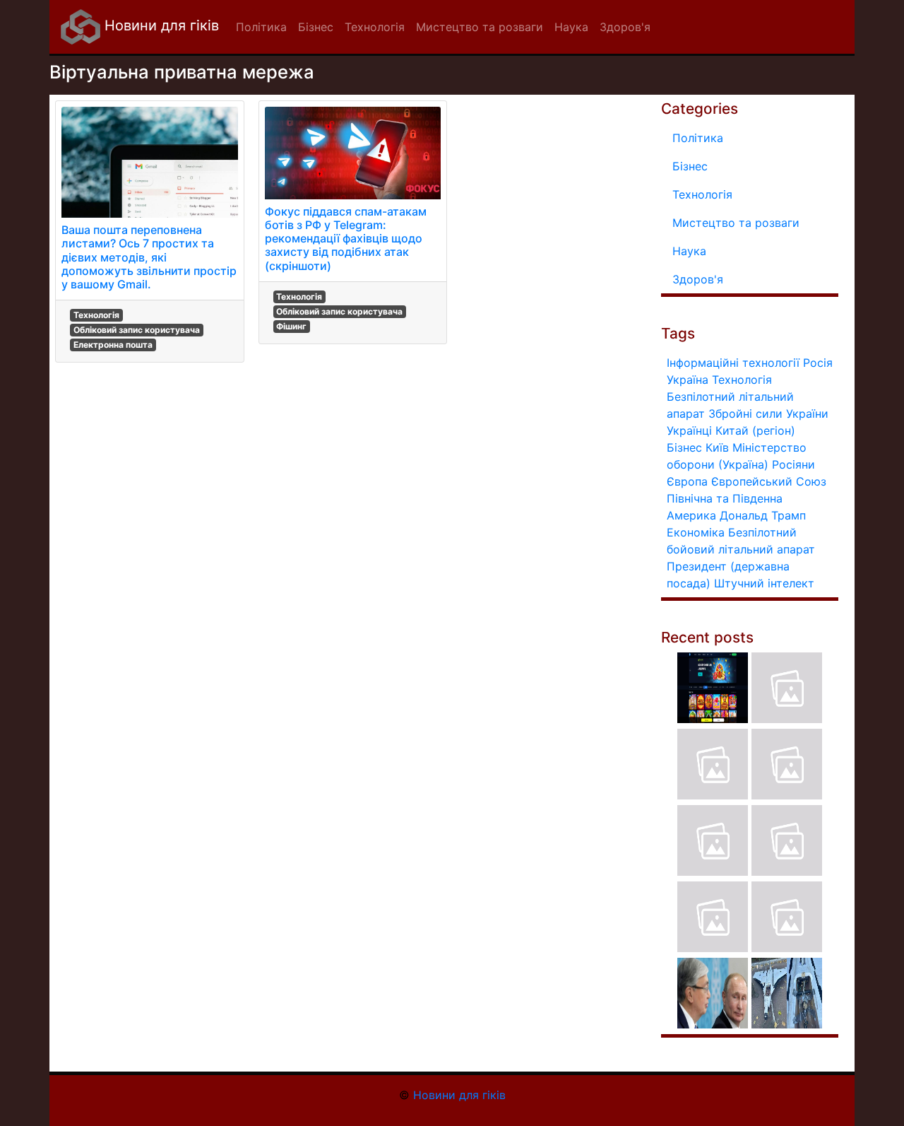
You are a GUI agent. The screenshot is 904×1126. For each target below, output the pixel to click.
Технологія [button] (375, 27)
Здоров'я (697, 279)
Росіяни (793, 464)
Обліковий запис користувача (136, 329)
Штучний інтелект (764, 583)
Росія (818, 363)
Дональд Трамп (763, 515)
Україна (687, 380)
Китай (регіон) (755, 430)
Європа (687, 481)
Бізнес (690, 166)
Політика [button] (261, 27)
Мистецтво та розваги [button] (479, 27)
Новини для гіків (159, 25)
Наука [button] (571, 27)
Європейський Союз (768, 481)
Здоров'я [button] (625, 27)
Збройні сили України (768, 413)
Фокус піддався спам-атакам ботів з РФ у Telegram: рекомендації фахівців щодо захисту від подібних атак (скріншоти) (346, 238)
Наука (689, 251)
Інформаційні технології (733, 363)
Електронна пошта (113, 344)
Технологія (96, 315)
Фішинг (291, 326)
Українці (689, 430)
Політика (697, 138)
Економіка (696, 532)
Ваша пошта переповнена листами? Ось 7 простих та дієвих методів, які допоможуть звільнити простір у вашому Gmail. (149, 257)
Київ (717, 447)
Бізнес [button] (315, 27)
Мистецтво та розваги (735, 223)
